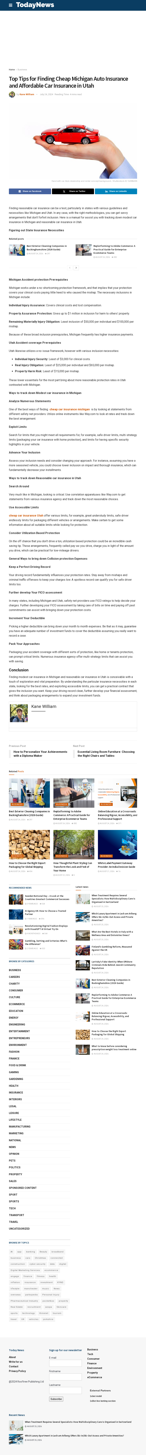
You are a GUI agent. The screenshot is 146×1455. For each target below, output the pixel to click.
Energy (13, 1017)
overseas (16, 1295)
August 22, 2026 (62, 875)
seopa (48, 1307)
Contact (13, 1366)
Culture (14, 997)
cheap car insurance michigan (69, 409)
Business (22, 69)
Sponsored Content (23, 1187)
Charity (14, 983)
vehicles (33, 1319)
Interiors (15, 1099)
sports (14, 1313)
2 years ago (32, 949)
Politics (14, 1167)
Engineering (17, 1024)
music (45, 1289)
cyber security (37, 1264)
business (16, 1258)
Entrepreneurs (19, 1038)
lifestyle (15, 1289)
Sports (14, 1201)
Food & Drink (17, 1065)
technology (28, 1313)
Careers (14, 977)
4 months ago (33, 934)
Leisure (14, 1113)
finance (28, 1276)
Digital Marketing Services (25, 1270)
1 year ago (32, 919)
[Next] (76, 267)
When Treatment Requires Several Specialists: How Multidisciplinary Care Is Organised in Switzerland (113, 898)
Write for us (16, 1361)
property (63, 1301)
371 (119, 823)
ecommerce (51, 1270)
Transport (16, 1215)
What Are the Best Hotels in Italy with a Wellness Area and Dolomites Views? (112, 933)
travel (14, 1319)
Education (16, 1011)
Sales (13, 1181)
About (12, 1357)
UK (22, 1319)
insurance (30, 1282)
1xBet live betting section (103, 1401)
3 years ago (32, 904)
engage (15, 1276)
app (19, 1252)
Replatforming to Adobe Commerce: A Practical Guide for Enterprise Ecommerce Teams (114, 249)
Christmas (40, 1258)
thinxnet (43, 1313)
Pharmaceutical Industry (24, 1301)
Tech (12, 1208)
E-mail (52, 1357)
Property (15, 1174)
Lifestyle (15, 1119)
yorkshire (48, 1319)
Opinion (14, 1153)
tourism (57, 1313)
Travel (13, 1222)
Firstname (55, 1371)
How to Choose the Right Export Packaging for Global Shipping (109, 1033)
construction (18, 1264)
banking (30, 1252)
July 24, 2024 (46, 94)
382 (115, 257)
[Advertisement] (73, 37)
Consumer (16, 990)
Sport (13, 1194)
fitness (41, 1276)
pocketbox (48, 1301)
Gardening (16, 1079)
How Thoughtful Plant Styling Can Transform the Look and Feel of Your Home (72, 866)
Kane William (27, 94)
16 (119, 871)
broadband (58, 1252)
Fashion (14, 1051)
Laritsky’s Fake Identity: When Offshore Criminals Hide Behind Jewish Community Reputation (113, 965)
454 (30, 871)
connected (57, 1258)
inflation (15, 1282)
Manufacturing (19, 1126)
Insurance (16, 1092)
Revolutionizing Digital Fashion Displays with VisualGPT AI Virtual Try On (46, 927)
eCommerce (17, 1004)
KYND (60, 1282)
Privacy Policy (17, 1371)
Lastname (55, 1385)
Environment (18, 1045)
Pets (12, 1160)
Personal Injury (50, 1295)
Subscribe (56, 1399)
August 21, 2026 (107, 871)
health (52, 1276)
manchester (31, 1289)
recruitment (34, 1307)
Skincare (61, 1307)
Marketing (16, 1133)
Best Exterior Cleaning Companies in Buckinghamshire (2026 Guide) (47, 247)
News (12, 1147)
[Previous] (69, 267)
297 (48, 254)
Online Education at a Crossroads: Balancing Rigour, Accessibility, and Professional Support (117, 815)
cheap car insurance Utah (26, 515)
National (15, 1140)
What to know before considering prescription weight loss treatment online (114, 1048)
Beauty (43, 1252)
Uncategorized (19, 1228)
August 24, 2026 (35, 254)
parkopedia (31, 1295)
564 (43, 904)
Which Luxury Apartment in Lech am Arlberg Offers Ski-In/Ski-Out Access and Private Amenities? (114, 917)
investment (46, 1282)
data (52, 1264)
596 (42, 919)
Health (13, 1085)
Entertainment (19, 1031)
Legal (13, 1106)
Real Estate (17, 1307)
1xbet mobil (96, 1396)
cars (27, 1258)
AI (12, 1252)
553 (43, 949)
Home (12, 69)
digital (62, 1264)
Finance (14, 1058)
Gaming (14, 1072)
